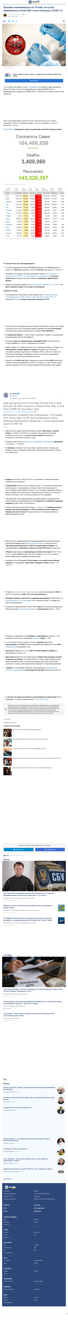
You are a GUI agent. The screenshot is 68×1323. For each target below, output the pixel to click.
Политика (37, 1205)
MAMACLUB (37, 1289)
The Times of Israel (41, 699)
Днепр (35, 1222)
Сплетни (36, 1297)
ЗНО (5, 1250)
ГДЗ (5, 1245)
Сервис (36, 1263)
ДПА (35, 1247)
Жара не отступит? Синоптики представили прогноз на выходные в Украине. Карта (27, 906)
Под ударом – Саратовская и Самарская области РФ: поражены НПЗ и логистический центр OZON (29, 1014)
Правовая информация (10, 1193)
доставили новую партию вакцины (26, 592)
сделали (36, 638)
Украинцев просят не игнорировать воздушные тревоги (18, 898)
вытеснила (25, 651)
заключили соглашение (34, 543)
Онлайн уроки (7, 1247)
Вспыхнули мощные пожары (11, 1018)
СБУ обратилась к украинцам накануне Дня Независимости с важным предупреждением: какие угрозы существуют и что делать (28, 894)
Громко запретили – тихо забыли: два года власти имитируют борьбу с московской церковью (26, 1139)
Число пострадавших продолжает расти (14, 1006)
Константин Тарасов (9, 1092)
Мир (5, 1208)
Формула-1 (6, 1237)
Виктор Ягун (6, 1102)
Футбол (6, 1232)
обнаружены (10, 647)
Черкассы (6, 1224)
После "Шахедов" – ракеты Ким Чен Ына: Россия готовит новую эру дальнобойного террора (25, 1160)
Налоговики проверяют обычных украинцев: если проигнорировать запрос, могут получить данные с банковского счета (33, 990)
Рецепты (6, 1271)
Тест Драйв (7, 1260)
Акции (5, 1263)
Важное (6, 859)
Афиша (5, 1297)
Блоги (6, 1211)
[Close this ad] (67, 1313)
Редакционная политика (9, 722)
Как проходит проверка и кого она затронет (15, 994)
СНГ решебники (8, 1252)
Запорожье (7, 1222)
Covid (23, 14)
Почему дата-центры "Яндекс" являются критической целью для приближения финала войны (29, 1088)
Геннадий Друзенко (9, 1151)
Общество (37, 1211)
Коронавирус (7, 719)
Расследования (39, 1208)
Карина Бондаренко (14, 14)
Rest (5, 1079)
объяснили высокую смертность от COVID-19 (43, 284)
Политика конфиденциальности (42, 1193)
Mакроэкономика (38, 1281)
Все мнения (7, 1179)
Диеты (5, 1273)
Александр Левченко (9, 1110)
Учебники (36, 1245)
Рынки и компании (8, 1281)
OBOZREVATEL (8, 129)
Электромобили (38, 1260)
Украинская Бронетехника (10, 1171)
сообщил (39, 507)
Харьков (36, 1219)
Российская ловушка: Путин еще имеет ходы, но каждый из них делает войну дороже (28, 1098)
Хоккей (5, 1234)
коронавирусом (33, 87)
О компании (7, 1191)
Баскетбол (36, 1232)
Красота (6, 1300)
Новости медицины (9, 1289)
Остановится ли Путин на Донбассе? (15, 1149)
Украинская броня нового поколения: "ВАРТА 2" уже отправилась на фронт (27, 1169)
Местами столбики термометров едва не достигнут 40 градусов (21, 910)
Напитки (36, 1271)
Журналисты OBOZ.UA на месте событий (44, 1199)
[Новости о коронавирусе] (6, 856)
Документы (37, 1196)
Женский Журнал (8, 1302)
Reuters (45, 554)
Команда (36, 1191)
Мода (35, 1300)
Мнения (6, 1083)
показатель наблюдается (26, 609)
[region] (34, 107)
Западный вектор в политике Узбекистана (17, 1107)
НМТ (35, 1250)
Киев (5, 1219)
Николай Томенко (8, 1143)
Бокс (35, 1234)
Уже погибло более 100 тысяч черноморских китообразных (19, 922)
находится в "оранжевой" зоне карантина (39, 442)
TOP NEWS (7, 955)
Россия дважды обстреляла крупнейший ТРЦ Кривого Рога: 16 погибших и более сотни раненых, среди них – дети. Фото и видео (32, 1002)
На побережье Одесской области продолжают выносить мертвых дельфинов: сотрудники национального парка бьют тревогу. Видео (27, 919)
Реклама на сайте (8, 1196)
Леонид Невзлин (8, 1163)
